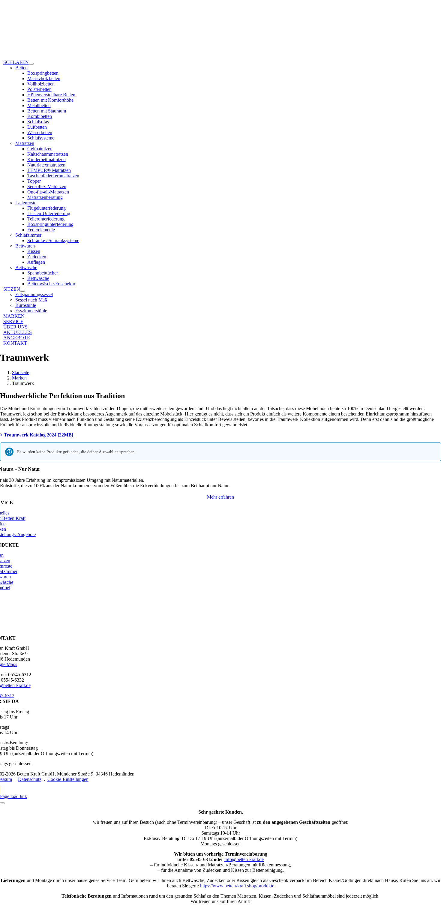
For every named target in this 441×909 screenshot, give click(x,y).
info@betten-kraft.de (244, 859)
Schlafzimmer (28, 235)
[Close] (2, 803)
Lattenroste (25, 202)
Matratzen (24, 143)
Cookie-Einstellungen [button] (67, 779)
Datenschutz (29, 779)
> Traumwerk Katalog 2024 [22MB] (36, 434)
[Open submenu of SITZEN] (22, 291)
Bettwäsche (26, 267)
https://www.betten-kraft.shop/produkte (237, 885)
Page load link (13, 796)
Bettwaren (25, 245)
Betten (21, 67)
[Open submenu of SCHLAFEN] (31, 64)
